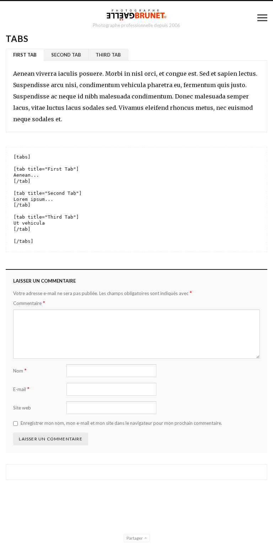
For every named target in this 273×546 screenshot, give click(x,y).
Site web (22, 408)
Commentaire (29, 303)
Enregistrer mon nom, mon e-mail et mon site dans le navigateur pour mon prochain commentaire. (121, 423)
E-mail (21, 389)
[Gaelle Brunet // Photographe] (136, 14)
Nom (20, 371)
